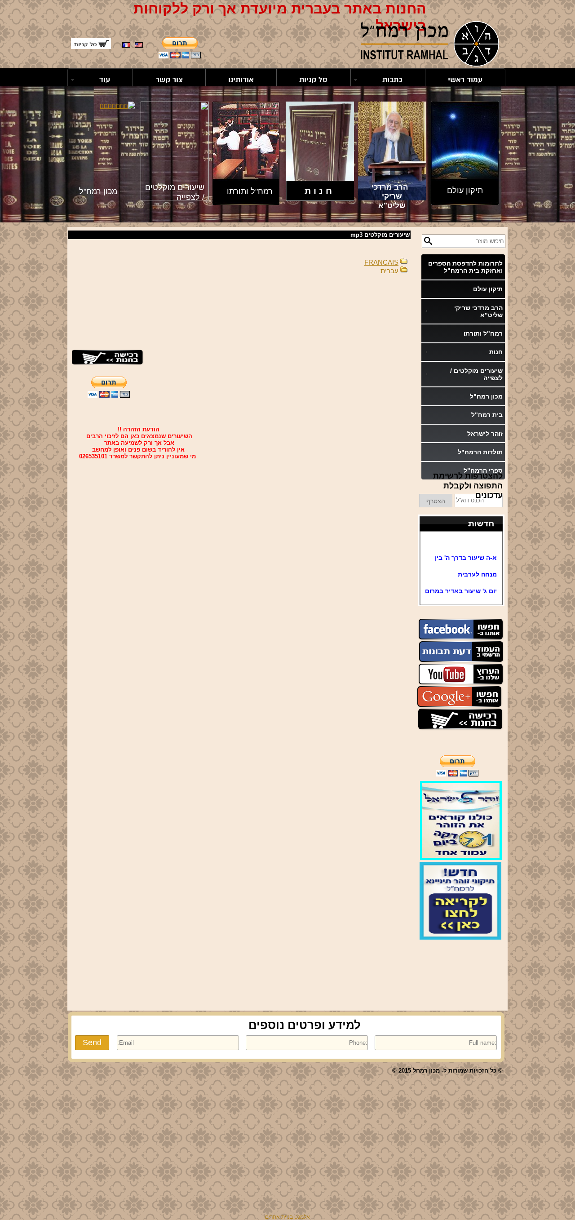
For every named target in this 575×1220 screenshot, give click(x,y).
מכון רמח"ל (486, 396)
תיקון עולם (488, 289)
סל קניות (313, 79)
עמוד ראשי (465, 79)
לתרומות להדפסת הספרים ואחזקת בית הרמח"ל (465, 267)
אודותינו (241, 79)
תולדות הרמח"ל (480, 452)
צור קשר (169, 79)
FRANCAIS (381, 262)
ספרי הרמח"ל (483, 470)
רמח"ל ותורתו (483, 333)
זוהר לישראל (485, 433)
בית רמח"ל (487, 414)
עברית (389, 271)
